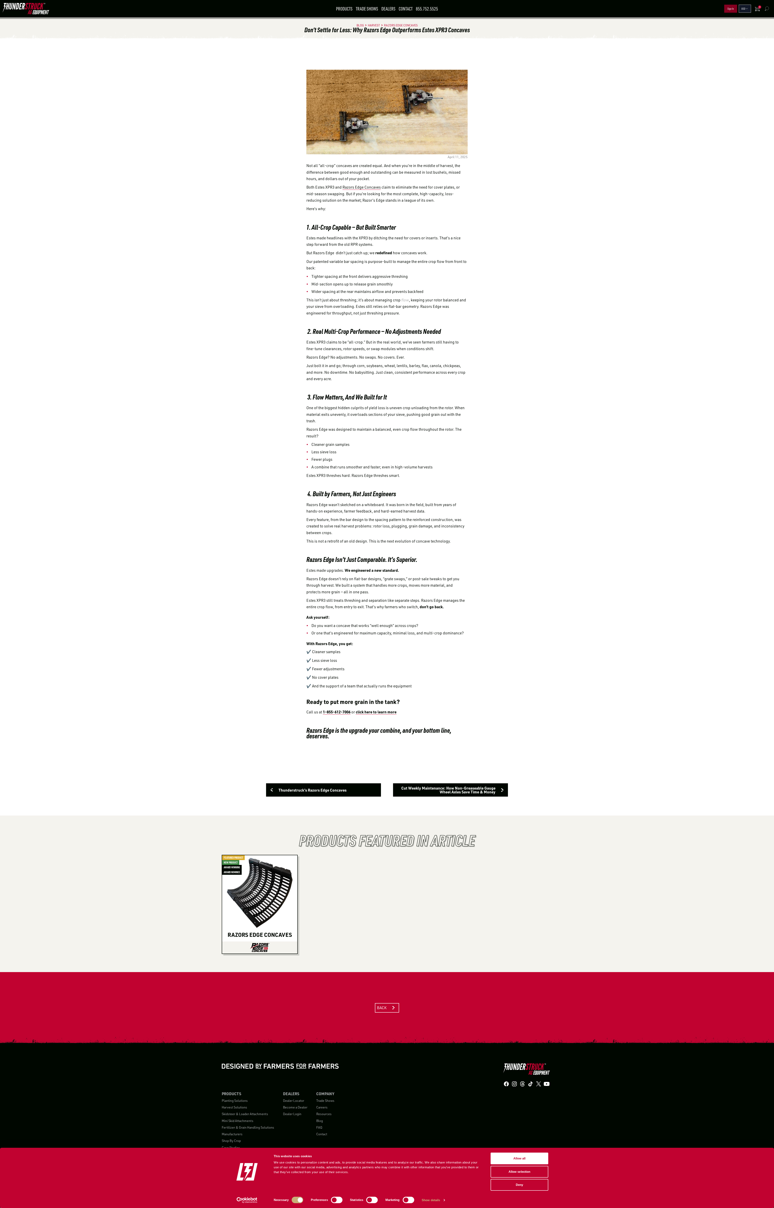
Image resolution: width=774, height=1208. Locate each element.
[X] (538, 1084)
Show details (431, 1200)
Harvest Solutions (234, 1107)
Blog (319, 1121)
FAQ (319, 1127)
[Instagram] (514, 1084)
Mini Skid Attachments (237, 1121)
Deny (519, 1184)
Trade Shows (367, 9)
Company (325, 1093)
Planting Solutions (235, 1101)
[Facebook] (506, 1084)
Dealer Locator (293, 1101)
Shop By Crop (231, 1141)
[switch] (336, 1200)
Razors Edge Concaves (361, 187)
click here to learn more (376, 711)
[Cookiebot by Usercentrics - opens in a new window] (247, 1200)
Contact (406, 9)
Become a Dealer (295, 1107)
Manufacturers (232, 1134)
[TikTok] (530, 1084)
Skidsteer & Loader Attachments (245, 1114)
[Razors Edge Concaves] (259, 947)
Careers (322, 1107)
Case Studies (231, 1148)
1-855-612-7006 (337, 711)
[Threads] (522, 1084)
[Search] (767, 8)
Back (382, 1007)
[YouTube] (546, 1084)
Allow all (519, 1158)
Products (344, 9)
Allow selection (520, 1171)
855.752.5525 (427, 9)
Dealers (388, 9)
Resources (324, 1114)
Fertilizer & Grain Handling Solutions (248, 1127)
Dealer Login (292, 1114)
